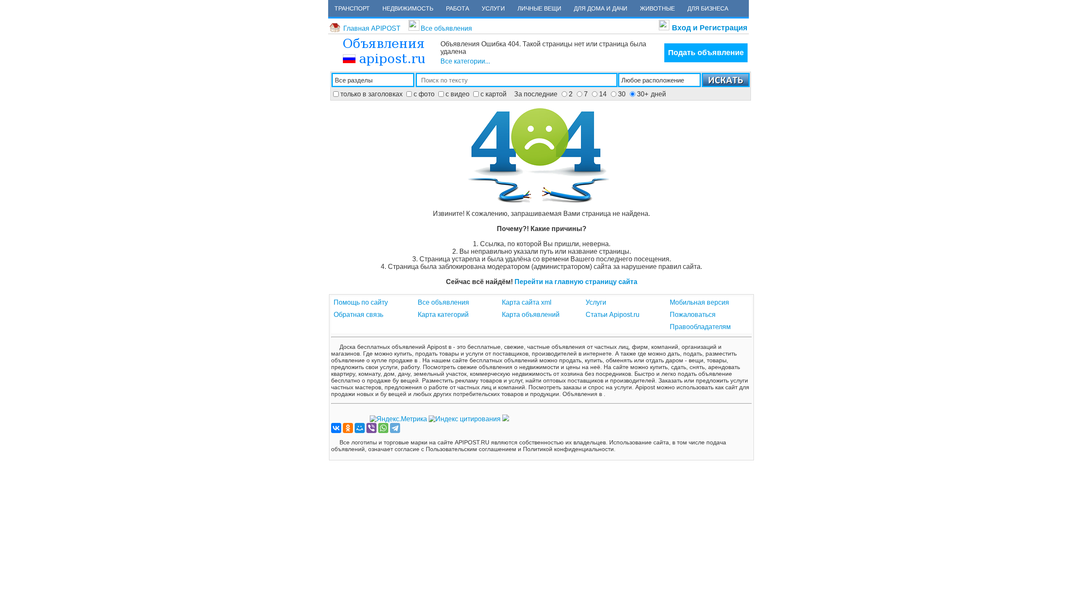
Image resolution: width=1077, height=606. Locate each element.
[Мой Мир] (360, 428)
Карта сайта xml (527, 302)
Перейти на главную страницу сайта (576, 281)
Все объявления (446, 28)
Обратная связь (358, 314)
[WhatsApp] (383, 428)
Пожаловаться (693, 314)
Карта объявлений (531, 314)
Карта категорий (443, 314)
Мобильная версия (699, 302)
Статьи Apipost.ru (612, 314)
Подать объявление (706, 52)
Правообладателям (700, 326)
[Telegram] (395, 428)
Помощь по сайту (361, 302)
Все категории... (465, 61)
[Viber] (371, 428)
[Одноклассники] (348, 428)
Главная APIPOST (372, 28)
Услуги (596, 302)
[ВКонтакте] (336, 428)
